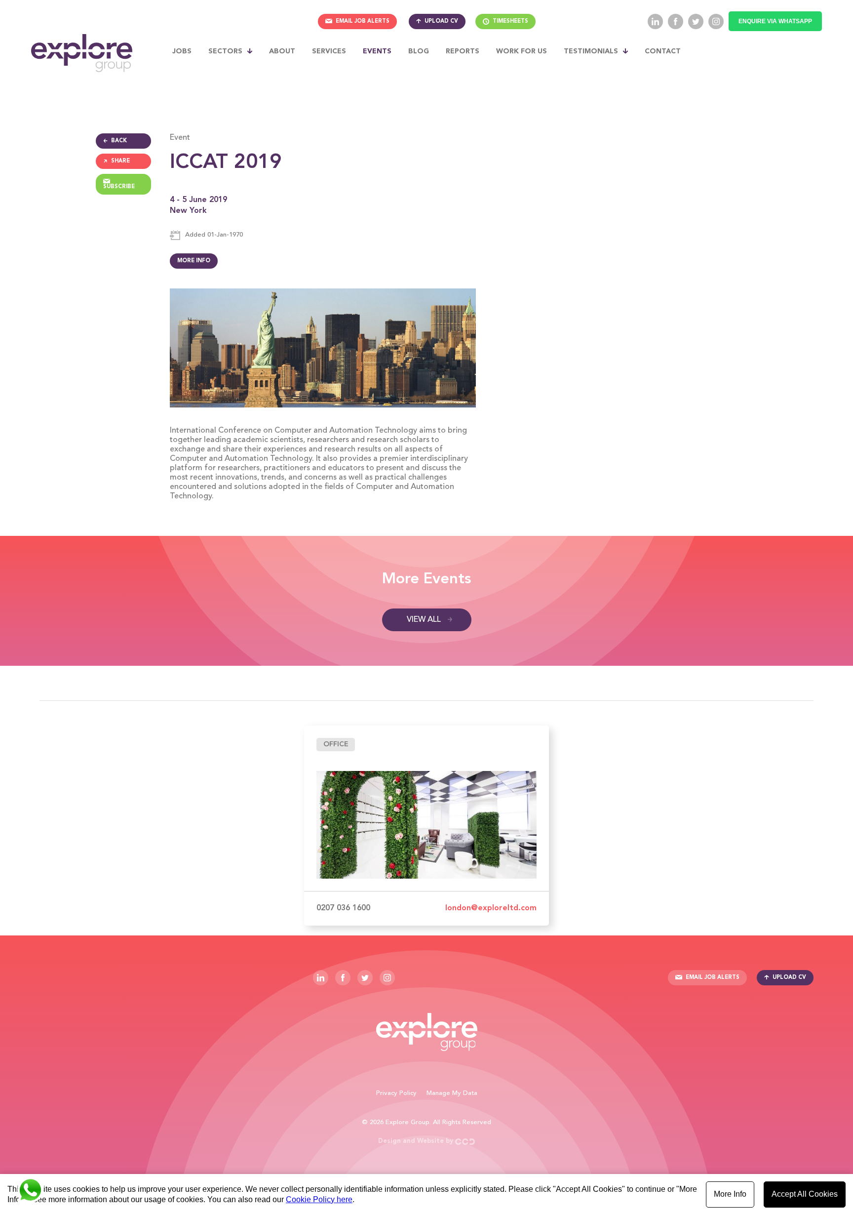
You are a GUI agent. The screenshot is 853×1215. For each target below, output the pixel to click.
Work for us (521, 51)
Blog (418, 51)
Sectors (225, 51)
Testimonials (591, 51)
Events (377, 51)
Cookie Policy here (319, 1199)
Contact (663, 51)
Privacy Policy (396, 1093)
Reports (462, 51)
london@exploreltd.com (491, 908)
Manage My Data (451, 1093)
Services (329, 51)
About (282, 51)
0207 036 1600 (343, 908)
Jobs (182, 51)
